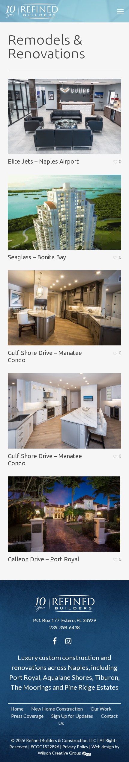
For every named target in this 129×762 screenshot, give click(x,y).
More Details (66, 112)
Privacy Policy (75, 746)
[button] (120, 11)
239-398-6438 (64, 627)
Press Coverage (27, 716)
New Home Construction (57, 708)
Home (16, 708)
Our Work (101, 708)
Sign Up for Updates (72, 716)
